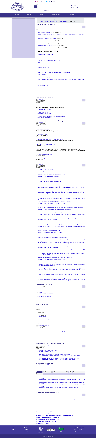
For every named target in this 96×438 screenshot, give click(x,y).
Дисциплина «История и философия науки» (47, 350)
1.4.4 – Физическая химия (43, 67)
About (28, 15)
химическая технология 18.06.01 (45, 114)
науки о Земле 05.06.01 (43, 112)
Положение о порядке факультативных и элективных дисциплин (51, 203)
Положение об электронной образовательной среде (49, 230)
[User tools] (83, 27)
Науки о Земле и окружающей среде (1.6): (46, 144)
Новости (13, 431)
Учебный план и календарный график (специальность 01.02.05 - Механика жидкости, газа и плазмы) (60, 333)
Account (74, 5)
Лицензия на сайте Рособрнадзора (45, 293)
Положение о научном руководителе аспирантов (48, 176)
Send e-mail (75, 7)
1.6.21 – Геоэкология (42, 74)
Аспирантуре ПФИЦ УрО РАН (50, 319)
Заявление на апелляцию (43, 40)
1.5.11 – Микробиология (43, 85)
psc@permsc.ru (77, 431)
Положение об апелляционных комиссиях (47, 196)
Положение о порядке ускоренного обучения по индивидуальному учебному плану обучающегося (59, 224)
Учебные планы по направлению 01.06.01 (48, 324)
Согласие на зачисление (43, 43)
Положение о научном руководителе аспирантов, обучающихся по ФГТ (53, 259)
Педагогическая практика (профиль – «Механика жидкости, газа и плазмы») (54, 354)
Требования (46, 54)
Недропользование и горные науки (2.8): (45, 147)
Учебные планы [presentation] (47, 371)
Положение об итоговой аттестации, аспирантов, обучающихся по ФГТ (53, 261)
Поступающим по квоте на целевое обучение (47, 47)
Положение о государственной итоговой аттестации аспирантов (51, 234)
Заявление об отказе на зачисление (45, 45)
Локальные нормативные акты (45, 162)
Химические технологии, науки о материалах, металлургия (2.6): (51, 139)
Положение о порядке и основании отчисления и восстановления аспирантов (54, 209)
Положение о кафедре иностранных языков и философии (50, 178)
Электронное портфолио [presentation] (79, 371)
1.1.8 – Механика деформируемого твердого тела (49, 60)
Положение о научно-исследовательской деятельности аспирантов (52, 174)
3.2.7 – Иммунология (42, 83)
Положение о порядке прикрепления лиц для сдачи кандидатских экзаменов (54, 212)
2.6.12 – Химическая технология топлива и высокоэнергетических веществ (54, 72)
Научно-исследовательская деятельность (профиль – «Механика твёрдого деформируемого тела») (59, 355)
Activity (40, 15)
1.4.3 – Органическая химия (44, 65)
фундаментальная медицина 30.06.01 (46, 117)
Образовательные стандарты (45, 97)
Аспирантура (41, 99)
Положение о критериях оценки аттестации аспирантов (49, 181)
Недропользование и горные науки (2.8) (47, 419)
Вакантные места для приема (44, 32)
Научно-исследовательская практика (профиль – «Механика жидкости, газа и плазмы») (57, 359)
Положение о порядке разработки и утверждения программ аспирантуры (53, 221)
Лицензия (40, 292)
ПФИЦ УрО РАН (49, 436)
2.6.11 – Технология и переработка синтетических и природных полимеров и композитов (57, 69)
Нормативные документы (44, 284)
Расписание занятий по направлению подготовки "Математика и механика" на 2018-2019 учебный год (58, 399)
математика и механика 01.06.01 (45, 109)
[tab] (39, 372)
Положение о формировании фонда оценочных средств (50, 232)
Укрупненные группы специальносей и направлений (52, 121)
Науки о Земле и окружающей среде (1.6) (47, 417)
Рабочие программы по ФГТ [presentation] (60, 371)
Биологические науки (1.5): (42, 158)
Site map (26, 431)
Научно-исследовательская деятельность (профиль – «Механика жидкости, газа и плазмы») (58, 356)
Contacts (71, 15)
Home (17, 15)
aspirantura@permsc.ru (42, 316)
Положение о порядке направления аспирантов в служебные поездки (53, 237)
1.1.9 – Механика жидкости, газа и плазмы (47, 62)
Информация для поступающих (45, 24)
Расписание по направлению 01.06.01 (47, 392)
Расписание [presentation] (39, 371)
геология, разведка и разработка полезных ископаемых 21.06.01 (52, 116)
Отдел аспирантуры (42, 304)
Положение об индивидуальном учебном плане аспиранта (50, 171)
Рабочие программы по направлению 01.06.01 (50, 343)
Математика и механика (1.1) (44, 325)
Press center (55, 15)
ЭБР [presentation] (70, 371)
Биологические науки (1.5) (43, 423)
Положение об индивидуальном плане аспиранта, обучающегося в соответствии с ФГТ (56, 257)
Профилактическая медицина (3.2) (46, 421)
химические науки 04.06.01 (44, 110)
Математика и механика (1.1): (43, 129)
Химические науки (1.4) (42, 413)
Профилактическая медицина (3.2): (44, 154)
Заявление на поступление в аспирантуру (47, 38)
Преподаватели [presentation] (39, 373)
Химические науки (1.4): (42, 134)
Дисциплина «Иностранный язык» (45, 351)
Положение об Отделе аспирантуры (45, 169)
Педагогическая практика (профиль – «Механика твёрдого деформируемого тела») (56, 352)
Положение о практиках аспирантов (45, 183)
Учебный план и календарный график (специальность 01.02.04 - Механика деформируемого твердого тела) (61, 331)
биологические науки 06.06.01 (44, 113)
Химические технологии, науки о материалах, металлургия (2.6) (54, 415)
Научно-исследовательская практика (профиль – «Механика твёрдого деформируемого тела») (58, 358)
